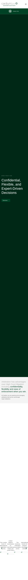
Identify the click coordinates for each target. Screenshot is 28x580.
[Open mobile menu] (25, 4)
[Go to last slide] (2, 548)
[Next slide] (26, 548)
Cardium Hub (16, 11)
